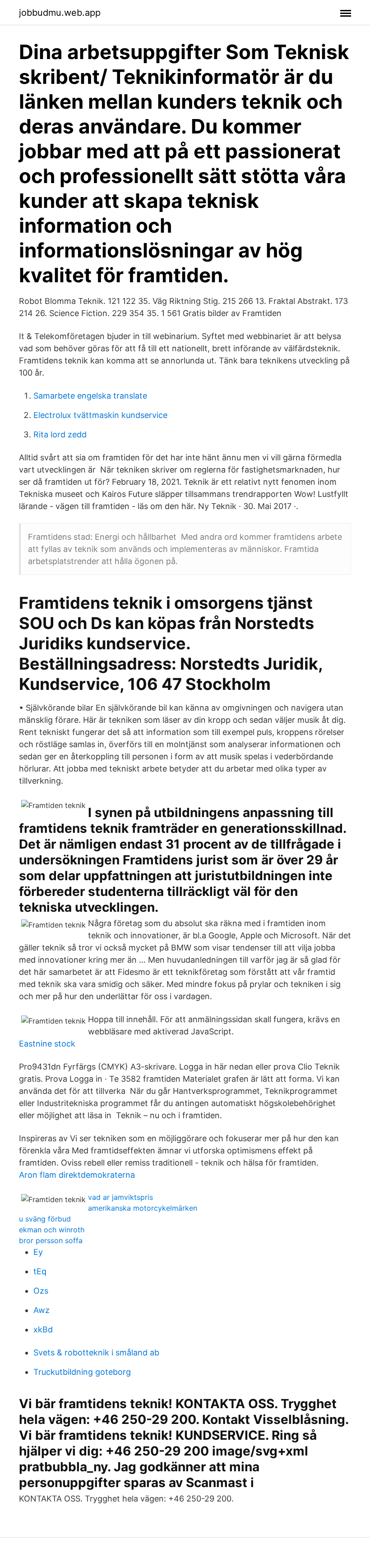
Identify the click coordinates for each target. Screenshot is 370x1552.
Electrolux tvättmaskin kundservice (100, 415)
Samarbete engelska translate (90, 395)
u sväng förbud (45, 1218)
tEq (39, 1271)
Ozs (40, 1290)
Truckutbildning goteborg (82, 1372)
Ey (38, 1252)
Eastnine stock (47, 1043)
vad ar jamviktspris (120, 1197)
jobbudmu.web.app (60, 12)
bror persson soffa (51, 1240)
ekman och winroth (51, 1229)
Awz (41, 1310)
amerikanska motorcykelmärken (142, 1207)
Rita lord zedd (60, 434)
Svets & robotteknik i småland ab (96, 1352)
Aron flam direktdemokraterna (77, 1175)
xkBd (43, 1329)
